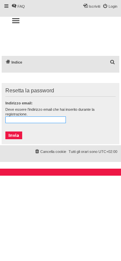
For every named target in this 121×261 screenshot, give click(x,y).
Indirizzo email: (19, 103)
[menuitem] (113, 62)
